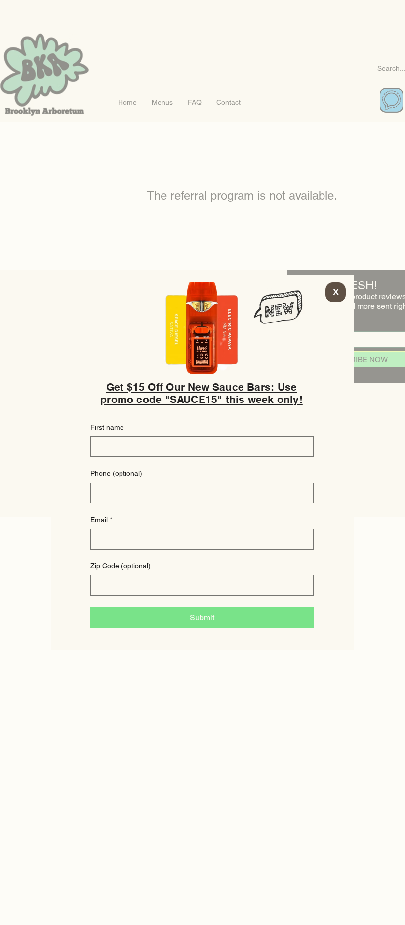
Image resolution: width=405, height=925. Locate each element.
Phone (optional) (116, 473)
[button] (335, 292)
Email (101, 519)
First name (107, 427)
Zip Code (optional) (120, 566)
